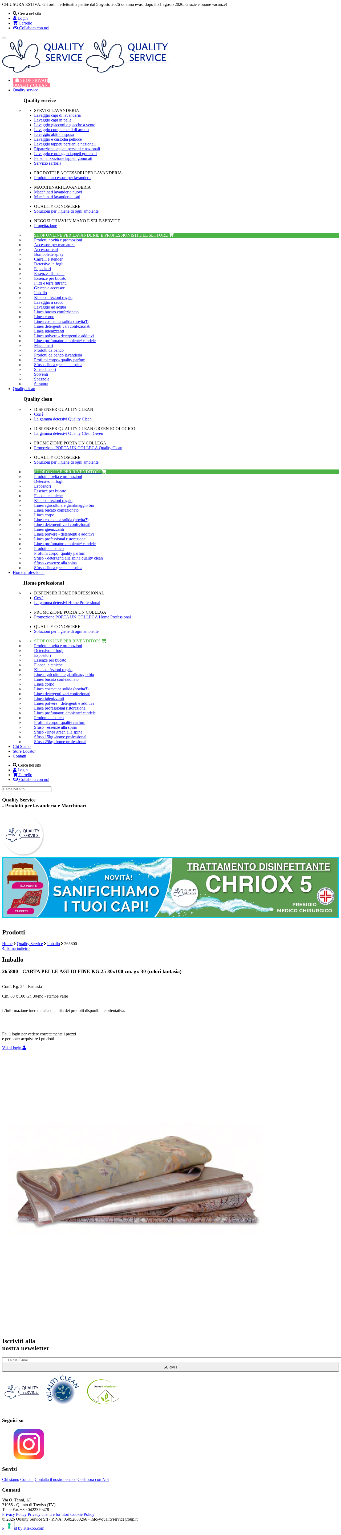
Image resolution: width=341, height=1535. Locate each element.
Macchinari (43, 345)
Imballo (40, 292)
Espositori (42, 268)
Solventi (41, 374)
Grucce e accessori (50, 288)
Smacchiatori (45, 369)
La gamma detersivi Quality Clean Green (68, 433)
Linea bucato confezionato (56, 312)
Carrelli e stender (48, 259)
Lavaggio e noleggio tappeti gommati (65, 153)
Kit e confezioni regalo (53, 297)
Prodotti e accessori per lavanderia (62, 177)
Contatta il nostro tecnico (55, 1479)
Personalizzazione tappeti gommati (63, 158)
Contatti (19, 756)
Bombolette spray (49, 254)
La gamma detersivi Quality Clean (63, 419)
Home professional (28, 572)
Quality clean (24, 388)
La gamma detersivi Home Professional (67, 602)
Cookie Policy (82, 1514)
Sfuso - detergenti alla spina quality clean (68, 558)
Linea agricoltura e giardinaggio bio (64, 505)
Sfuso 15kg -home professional (60, 737)
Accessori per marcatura (54, 244)
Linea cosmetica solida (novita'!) (61, 321)
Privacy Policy (14, 1514)
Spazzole (41, 379)
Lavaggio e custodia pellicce (58, 139)
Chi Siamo (22, 746)
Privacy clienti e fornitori (48, 1514)
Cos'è (38, 414)
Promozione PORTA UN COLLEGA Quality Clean (78, 447)
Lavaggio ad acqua (50, 307)
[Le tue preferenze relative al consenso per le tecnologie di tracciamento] (9, 1526)
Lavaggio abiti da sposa (54, 134)
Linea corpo (44, 316)
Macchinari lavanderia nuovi (58, 192)
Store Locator (24, 751)
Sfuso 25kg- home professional (60, 741)
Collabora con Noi (93, 1479)
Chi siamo (10, 1479)
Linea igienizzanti (49, 331)
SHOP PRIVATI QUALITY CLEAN (30, 82)
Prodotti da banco (49, 350)
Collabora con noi (33, 28)
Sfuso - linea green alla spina (58, 364)
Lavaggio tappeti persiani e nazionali (65, 144)
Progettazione (45, 225)
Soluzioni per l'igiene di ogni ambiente (66, 211)
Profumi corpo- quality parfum (59, 360)
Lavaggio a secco (48, 302)
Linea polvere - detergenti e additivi (64, 336)
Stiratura (41, 384)
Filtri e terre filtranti (50, 283)
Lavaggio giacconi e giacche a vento (64, 125)
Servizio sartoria (47, 163)
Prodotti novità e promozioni (58, 240)
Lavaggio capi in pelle (52, 120)
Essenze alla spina (49, 273)
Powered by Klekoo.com (23, 1528)
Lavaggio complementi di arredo (61, 129)
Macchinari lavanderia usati (57, 197)
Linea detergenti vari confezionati (62, 326)
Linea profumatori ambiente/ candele (65, 340)
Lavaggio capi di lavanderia (57, 115)
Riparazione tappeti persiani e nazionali (67, 149)
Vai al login (12, 1048)
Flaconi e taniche (48, 495)
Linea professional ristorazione (60, 539)
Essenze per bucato (50, 278)
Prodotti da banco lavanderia (58, 355)
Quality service (25, 90)
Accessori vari (46, 249)
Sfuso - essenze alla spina (55, 563)
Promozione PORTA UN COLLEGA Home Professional (82, 617)
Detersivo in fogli (48, 264)
